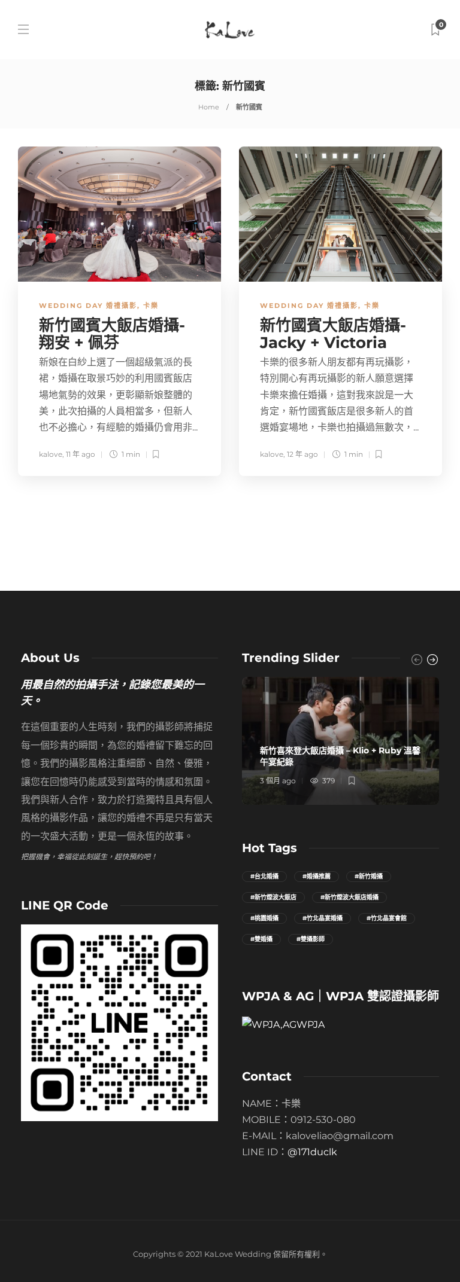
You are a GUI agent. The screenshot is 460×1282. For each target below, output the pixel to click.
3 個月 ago (278, 780)
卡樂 (151, 305)
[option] (340, 741)
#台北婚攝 (264, 876)
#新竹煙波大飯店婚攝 (349, 897)
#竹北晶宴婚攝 (322, 918)
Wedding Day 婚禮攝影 (88, 305)
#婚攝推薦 (316, 876)
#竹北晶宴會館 (387, 918)
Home (208, 107)
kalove (50, 454)
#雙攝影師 (310, 939)
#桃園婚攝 (264, 918)
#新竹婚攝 (369, 876)
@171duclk (312, 1152)
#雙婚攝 (261, 939)
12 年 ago (302, 454)
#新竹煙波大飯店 (273, 897)
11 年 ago (80, 454)
